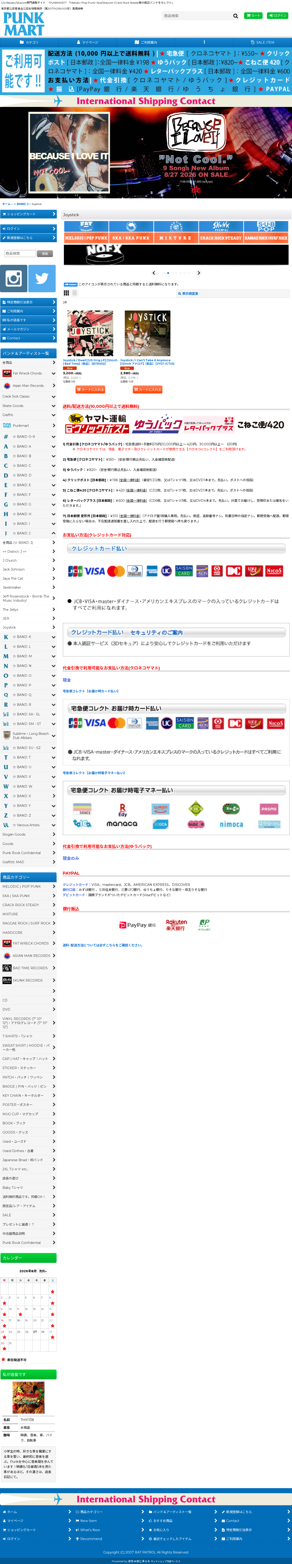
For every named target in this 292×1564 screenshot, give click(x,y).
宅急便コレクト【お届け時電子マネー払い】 (95, 773)
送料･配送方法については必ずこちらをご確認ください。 (103, 945)
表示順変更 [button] (190, 294)
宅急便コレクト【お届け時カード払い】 (91, 691)
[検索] (235, 15)
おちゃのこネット (139, 1561)
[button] (204, 42)
